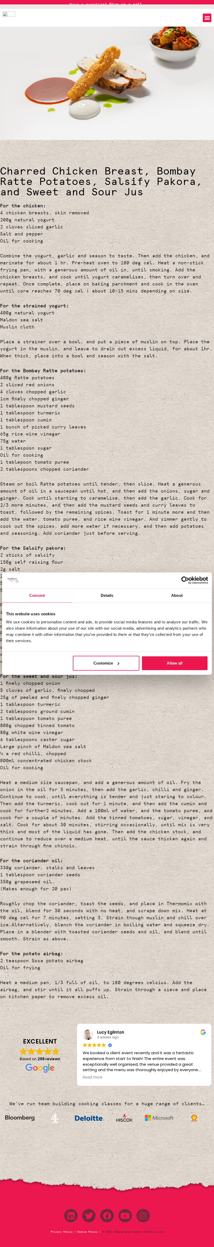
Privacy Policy (62, 1231)
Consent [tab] (37, 595)
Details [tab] (107, 595)
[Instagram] (143, 1215)
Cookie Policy (87, 1231)
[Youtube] (125, 1215)
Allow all (174, 663)
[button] (207, 18)
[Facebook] (107, 1215)
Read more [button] (92, 1077)
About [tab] (177, 595)
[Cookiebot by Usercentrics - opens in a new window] (185, 580)
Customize (103, 663)
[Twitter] (89, 1215)
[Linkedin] (71, 1215)
